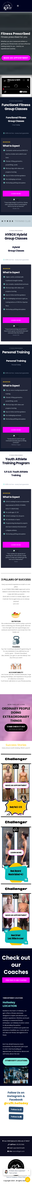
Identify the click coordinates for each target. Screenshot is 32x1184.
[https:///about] (16, 1075)
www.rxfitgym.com (19, 1151)
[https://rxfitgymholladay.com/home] (7, 6)
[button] (18, 6)
